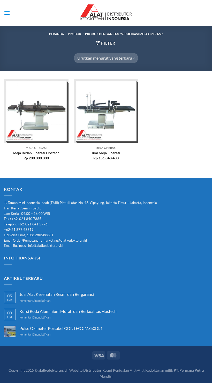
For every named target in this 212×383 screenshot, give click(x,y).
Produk (74, 34)
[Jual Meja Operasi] (106, 111)
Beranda (56, 34)
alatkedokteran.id (52, 370)
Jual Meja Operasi (106, 153)
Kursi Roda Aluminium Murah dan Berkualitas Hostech (68, 311)
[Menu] (7, 12)
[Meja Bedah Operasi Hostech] (36, 111)
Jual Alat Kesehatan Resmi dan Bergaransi (56, 294)
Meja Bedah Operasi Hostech (36, 153)
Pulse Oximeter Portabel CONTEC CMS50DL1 (61, 328)
